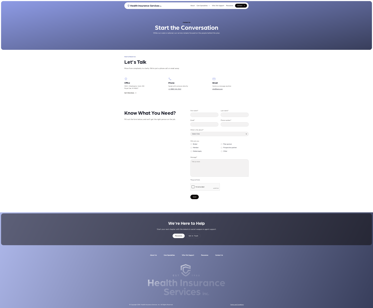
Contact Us (219, 255)
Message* (193, 157)
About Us (153, 255)
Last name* (224, 111)
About (192, 6)
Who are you (194, 141)
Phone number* (226, 120)
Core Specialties (169, 255)
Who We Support (218, 6)
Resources (229, 6)
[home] (145, 5)
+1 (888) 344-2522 (174, 89)
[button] (203, 6)
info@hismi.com (217, 89)
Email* (192, 120)
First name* (194, 111)
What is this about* (196, 130)
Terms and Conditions (237, 305)
